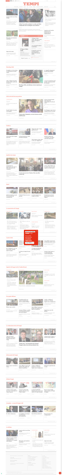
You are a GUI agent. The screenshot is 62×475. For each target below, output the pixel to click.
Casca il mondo (21, 211)
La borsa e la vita (47, 211)
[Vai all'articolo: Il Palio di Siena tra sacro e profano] (24, 190)
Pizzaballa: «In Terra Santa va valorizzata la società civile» (12, 71)
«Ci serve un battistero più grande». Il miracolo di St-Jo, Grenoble (49, 82)
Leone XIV (21, 6)
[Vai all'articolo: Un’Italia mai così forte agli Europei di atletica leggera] (50, 190)
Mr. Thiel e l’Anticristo (11, 413)
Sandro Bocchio (8, 199)
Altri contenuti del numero (35, 57)
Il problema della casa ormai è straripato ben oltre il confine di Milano (24, 300)
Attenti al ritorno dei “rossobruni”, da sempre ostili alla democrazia (49, 137)
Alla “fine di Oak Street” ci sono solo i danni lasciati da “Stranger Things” (49, 46)
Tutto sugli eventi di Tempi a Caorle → (51, 261)
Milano (34, 6)
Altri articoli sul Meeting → (52, 90)
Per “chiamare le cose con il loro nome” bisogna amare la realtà (11, 249)
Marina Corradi (8, 41)
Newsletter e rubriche (40, 6)
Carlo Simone (45, 282)
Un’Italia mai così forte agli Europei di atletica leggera (49, 196)
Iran (27, 6)
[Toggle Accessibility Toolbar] (60, 473)
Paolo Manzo (45, 115)
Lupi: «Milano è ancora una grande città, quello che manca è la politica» (37, 308)
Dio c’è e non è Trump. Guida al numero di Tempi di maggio (49, 391)
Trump (25, 6)
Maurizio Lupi (33, 311)
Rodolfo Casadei (34, 48)
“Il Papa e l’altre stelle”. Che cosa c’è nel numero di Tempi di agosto (11, 391)
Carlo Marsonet (8, 115)
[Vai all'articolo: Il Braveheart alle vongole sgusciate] (12, 131)
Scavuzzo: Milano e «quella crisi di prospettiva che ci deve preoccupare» (24, 311)
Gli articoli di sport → (53, 202)
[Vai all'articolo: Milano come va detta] (12, 302)
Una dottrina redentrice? (37, 413)
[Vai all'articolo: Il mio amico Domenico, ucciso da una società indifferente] (31, 105)
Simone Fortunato (46, 42)
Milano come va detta (10, 307)
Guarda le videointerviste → (52, 349)
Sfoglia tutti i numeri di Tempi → (52, 397)
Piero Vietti (20, 347)
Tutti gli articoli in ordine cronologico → (51, 450)
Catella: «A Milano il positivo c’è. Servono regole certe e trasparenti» (50, 300)
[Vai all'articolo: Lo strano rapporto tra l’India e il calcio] (37, 190)
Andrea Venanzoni (9, 278)
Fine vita (30, 6)
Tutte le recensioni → (53, 290)
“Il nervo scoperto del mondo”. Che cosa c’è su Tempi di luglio (24, 391)
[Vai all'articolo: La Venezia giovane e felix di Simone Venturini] (24, 131)
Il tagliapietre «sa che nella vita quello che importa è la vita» (49, 275)
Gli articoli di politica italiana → (52, 149)
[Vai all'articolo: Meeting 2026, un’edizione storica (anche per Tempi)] (31, 76)
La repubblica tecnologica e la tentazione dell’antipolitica (24, 415)
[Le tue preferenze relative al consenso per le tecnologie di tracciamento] (1, 473)
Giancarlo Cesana (8, 171)
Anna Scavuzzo (21, 316)
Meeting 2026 (16, 6)
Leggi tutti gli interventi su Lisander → (51, 421)
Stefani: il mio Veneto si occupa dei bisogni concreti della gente (49, 252)
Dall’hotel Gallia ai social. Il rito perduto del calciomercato (11, 196)
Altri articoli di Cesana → (53, 178)
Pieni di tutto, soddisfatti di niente (27, 285)
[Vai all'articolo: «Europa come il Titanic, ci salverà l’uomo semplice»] (50, 331)
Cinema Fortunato (9, 211)
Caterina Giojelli (46, 75)
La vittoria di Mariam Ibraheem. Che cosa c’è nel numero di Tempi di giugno (37, 391)
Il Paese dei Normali (9, 99)
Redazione (33, 43)
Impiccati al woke (10, 51)
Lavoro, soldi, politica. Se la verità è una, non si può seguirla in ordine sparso (49, 166)
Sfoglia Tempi (46, 6)
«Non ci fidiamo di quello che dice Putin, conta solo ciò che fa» (11, 82)
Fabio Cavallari (34, 438)
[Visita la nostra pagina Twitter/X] (6, 6)
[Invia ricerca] (55, 1)
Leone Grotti (7, 87)
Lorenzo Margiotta (46, 315)
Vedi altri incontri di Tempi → (52, 373)
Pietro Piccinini (8, 309)
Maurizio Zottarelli (47, 17)
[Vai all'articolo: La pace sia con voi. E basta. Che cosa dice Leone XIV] (31, 164)
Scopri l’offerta (29, 242)
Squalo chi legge (34, 211)
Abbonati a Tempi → (53, 61)
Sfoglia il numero (24, 58)
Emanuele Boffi (8, 55)
